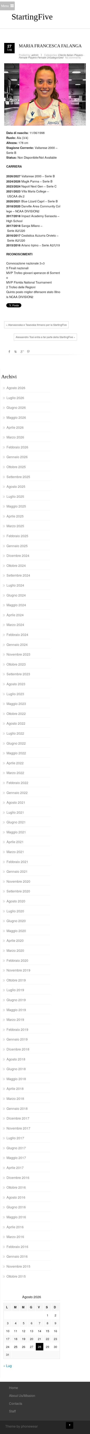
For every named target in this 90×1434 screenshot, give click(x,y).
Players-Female (37, 57)
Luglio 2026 (15, 397)
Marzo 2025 (15, 525)
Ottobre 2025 (16, 466)
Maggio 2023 (16, 703)
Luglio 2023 (15, 693)
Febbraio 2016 (17, 1246)
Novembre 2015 (18, 1266)
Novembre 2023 (18, 654)
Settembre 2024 (18, 575)
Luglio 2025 (15, 496)
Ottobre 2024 (16, 565)
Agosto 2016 (15, 1197)
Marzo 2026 (15, 437)
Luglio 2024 (15, 585)
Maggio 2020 (16, 930)
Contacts (15, 1403)
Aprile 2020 (15, 940)
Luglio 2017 (15, 1138)
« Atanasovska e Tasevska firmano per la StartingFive (36, 324)
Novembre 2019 (18, 970)
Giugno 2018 (16, 1068)
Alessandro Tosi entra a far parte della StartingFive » (45, 337)
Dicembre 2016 (17, 1177)
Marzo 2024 (15, 624)
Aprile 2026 (15, 427)
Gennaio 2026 (17, 456)
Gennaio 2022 (17, 792)
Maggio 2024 (16, 605)
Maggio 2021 (16, 832)
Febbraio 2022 (17, 782)
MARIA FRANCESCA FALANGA (50, 45)
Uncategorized (55, 57)
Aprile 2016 (15, 1227)
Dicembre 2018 (17, 1049)
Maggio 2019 (16, 1009)
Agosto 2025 (15, 486)
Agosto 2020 (15, 901)
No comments (73, 57)
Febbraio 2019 (17, 1029)
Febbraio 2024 (17, 634)
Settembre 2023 (18, 674)
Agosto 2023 (15, 684)
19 (23, 1339)
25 (15, 1347)
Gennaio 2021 (17, 871)
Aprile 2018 (15, 1088)
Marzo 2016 (15, 1236)
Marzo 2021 (15, 851)
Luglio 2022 (15, 733)
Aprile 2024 (15, 614)
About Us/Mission (22, 1395)
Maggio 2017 (16, 1157)
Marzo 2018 (15, 1098)
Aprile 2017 (15, 1167)
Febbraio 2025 (17, 535)
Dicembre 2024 (17, 555)
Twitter (16, 351)
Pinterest (28, 351)
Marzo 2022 (15, 772)
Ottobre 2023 (16, 664)
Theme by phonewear (21, 1426)
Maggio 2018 (16, 1078)
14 (39, 1331)
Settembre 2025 (18, 476)
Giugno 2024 (16, 595)
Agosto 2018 (15, 1059)
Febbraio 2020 (17, 960)
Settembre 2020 (18, 891)
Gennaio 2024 (17, 644)
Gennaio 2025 (17, 545)
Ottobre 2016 (16, 1187)
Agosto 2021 (15, 802)
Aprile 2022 (15, 763)
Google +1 (22, 351)
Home (13, 1387)
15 (47, 1331)
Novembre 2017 (18, 1128)
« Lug (7, 1365)
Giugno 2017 (16, 1147)
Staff (12, 1411)
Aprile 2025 (15, 516)
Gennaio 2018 (17, 1108)
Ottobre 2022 (16, 713)
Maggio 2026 (16, 417)
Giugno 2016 (16, 1207)
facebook (9, 351)
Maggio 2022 (16, 753)
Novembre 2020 (18, 881)
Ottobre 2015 (16, 1276)
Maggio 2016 (16, 1217)
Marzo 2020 (15, 950)
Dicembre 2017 (17, 1118)
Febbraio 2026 (17, 447)
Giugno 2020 (16, 920)
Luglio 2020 (15, 911)
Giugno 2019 (16, 999)
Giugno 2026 (16, 407)
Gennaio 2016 (17, 1256)
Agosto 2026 (15, 387)
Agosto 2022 (15, 723)
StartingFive (32, 16)
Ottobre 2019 (16, 980)
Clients (62, 55)
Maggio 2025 (16, 506)
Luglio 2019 (15, 989)
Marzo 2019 (15, 1019)
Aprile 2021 (15, 841)
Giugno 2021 (16, 822)
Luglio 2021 (15, 812)
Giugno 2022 (16, 743)
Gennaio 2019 (17, 1039)
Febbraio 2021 (17, 861)
